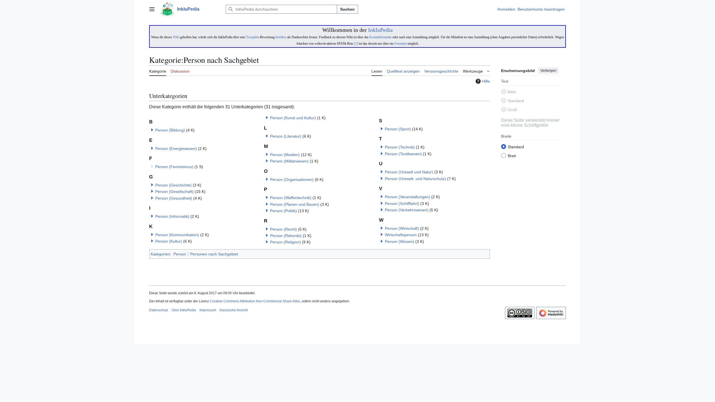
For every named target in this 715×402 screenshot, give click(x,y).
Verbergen (548, 71)
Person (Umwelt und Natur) (409, 172)
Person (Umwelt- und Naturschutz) (415, 178)
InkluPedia (380, 30)
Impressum (207, 310)
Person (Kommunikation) (177, 235)
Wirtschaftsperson (401, 235)
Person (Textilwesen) (403, 154)
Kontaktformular (381, 37)
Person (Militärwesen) (289, 161)
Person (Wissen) (399, 241)
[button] (151, 9)
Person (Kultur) (168, 241)
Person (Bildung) (170, 130)
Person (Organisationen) (292, 179)
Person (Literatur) (285, 136)
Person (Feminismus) (174, 166)
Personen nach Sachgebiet (214, 254)
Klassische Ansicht (234, 310)
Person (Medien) (285, 154)
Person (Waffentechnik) (290, 197)
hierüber (280, 37)
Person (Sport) (398, 129)
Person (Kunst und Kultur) (293, 118)
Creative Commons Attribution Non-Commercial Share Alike (255, 301)
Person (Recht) (283, 229)
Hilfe (486, 81)
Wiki (176, 37)
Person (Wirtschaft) (402, 228)
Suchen (347, 9)
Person (179, 254)
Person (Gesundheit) (173, 198)
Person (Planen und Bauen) (294, 204)
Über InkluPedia (183, 310)
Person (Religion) (285, 242)
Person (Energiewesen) (176, 148)
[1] (356, 44)
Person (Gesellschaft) (174, 191)
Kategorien (160, 254)
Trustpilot (252, 37)
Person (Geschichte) (173, 185)
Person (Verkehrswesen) (406, 210)
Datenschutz (158, 310)
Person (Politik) (283, 211)
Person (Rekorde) (286, 235)
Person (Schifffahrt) (402, 203)
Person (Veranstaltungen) (407, 197)
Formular (400, 44)
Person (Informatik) (172, 216)
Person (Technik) (400, 147)
